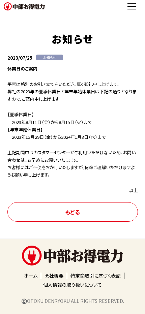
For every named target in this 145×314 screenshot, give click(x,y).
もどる (72, 212)
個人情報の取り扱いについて (72, 285)
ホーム (30, 276)
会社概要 (54, 276)
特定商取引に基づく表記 (95, 276)
